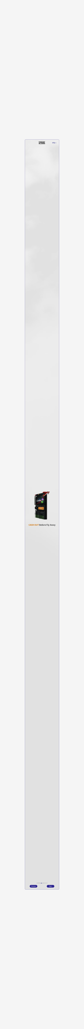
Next (50, 886)
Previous (33, 886)
